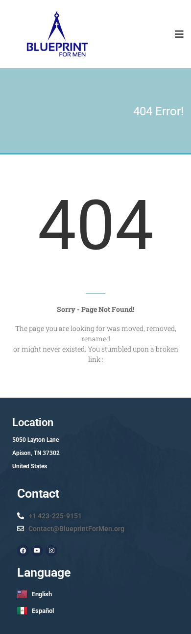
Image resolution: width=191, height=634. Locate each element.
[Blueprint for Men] (56, 34)
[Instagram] (51, 551)
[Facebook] (23, 551)
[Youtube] (37, 551)
